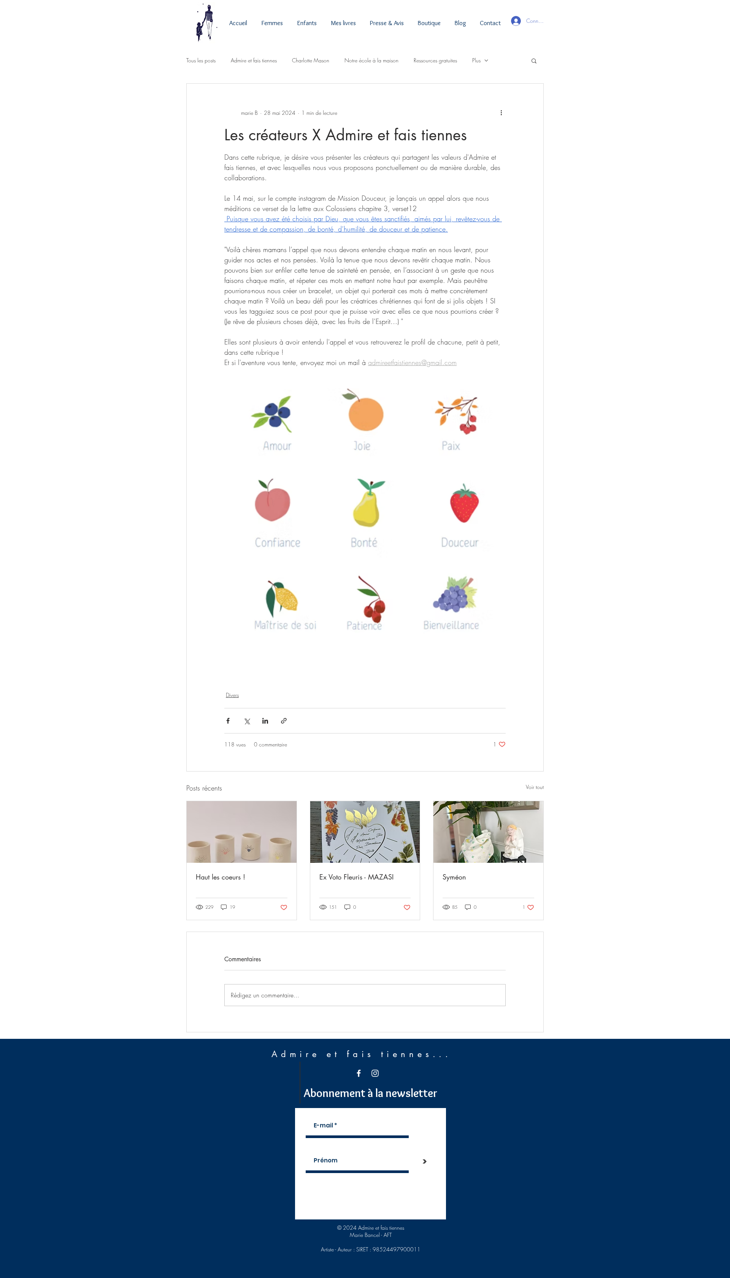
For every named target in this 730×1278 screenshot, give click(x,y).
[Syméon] (488, 832)
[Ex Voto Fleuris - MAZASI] (365, 832)
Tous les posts (201, 60)
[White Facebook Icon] (358, 1073)
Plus (476, 60)
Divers (232, 695)
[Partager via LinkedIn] (265, 720)
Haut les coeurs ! (220, 876)
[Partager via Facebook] (228, 720)
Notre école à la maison (371, 60)
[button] (534, 60)
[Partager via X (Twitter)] (246, 720)
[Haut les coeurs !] (242, 832)
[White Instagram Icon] (375, 1073)
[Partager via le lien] (283, 720)
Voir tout (535, 787)
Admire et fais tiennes (254, 60)
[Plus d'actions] (501, 112)
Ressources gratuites (435, 60)
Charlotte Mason (310, 60)
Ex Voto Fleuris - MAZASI (356, 876)
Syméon (454, 876)
